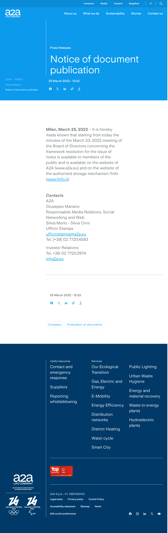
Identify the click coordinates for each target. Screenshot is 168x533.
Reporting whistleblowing (63, 399)
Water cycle (102, 438)
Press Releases (60, 47)
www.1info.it (57, 179)
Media (18, 79)
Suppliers (134, 3)
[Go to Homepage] (13, 13)
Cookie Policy (96, 499)
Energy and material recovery (144, 393)
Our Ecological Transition (105, 369)
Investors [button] (89, 3)
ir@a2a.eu (55, 258)
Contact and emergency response (61, 372)
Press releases (13, 84)
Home (8, 79)
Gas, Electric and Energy (107, 384)
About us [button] (70, 13)
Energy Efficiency (108, 405)
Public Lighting (143, 366)
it (151, 3)
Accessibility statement (62, 506)
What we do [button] (91, 13)
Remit (98, 506)
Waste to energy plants (144, 408)
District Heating (106, 429)
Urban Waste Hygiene (141, 379)
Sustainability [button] (115, 13)
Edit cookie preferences (63, 513)
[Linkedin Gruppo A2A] (144, 513)
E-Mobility (101, 396)
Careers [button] (118, 3)
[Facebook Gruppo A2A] (130, 513)
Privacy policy (75, 499)
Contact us (155, 13)
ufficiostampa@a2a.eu (66, 234)
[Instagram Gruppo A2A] (137, 513)
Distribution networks (102, 417)
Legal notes (56, 499)
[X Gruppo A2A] (152, 513)
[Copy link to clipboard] (72, 88)
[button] (161, 3)
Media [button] (103, 3)
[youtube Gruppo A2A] (159, 513)
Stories (136, 13)
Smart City (101, 447)
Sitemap (85, 506)
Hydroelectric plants (141, 422)
